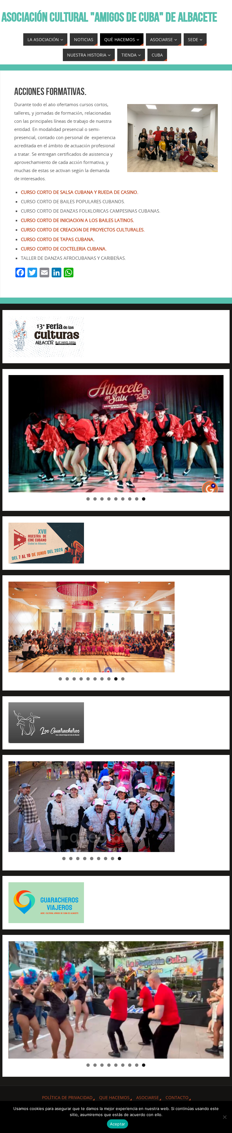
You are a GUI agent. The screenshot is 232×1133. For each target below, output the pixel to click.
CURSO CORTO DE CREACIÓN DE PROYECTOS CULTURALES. (83, 230)
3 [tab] (102, 499)
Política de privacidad (67, 1097)
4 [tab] (109, 499)
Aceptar (117, 1124)
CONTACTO (177, 1097)
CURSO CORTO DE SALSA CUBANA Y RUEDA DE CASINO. (79, 192)
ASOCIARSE (147, 1097)
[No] (224, 1117)
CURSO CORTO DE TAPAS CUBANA (57, 239)
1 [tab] (88, 499)
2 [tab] (95, 499)
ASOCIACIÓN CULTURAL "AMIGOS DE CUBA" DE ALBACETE (109, 17)
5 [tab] (116, 499)
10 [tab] (122, 679)
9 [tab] (143, 499)
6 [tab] (122, 499)
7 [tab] (129, 499)
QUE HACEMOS (114, 1097)
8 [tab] (136, 499)
